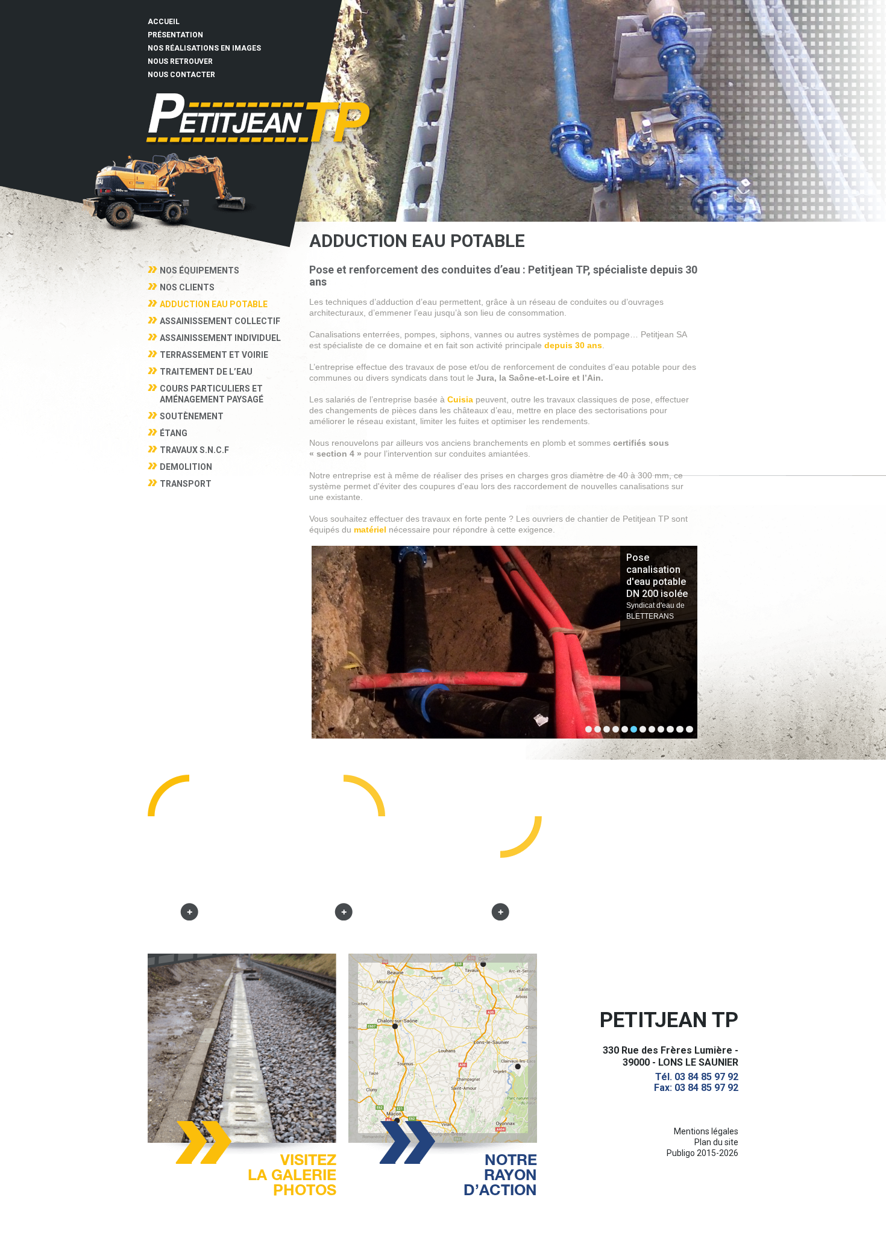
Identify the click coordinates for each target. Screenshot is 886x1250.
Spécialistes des (344, 883)
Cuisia (460, 399)
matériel (368, 529)
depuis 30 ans (573, 345)
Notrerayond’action (500, 1173)
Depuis (190, 883)
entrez (259, 117)
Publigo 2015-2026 (702, 1153)
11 (679, 729)
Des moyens (500, 883)
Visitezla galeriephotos (292, 1173)
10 (670, 729)
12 (689, 729)
